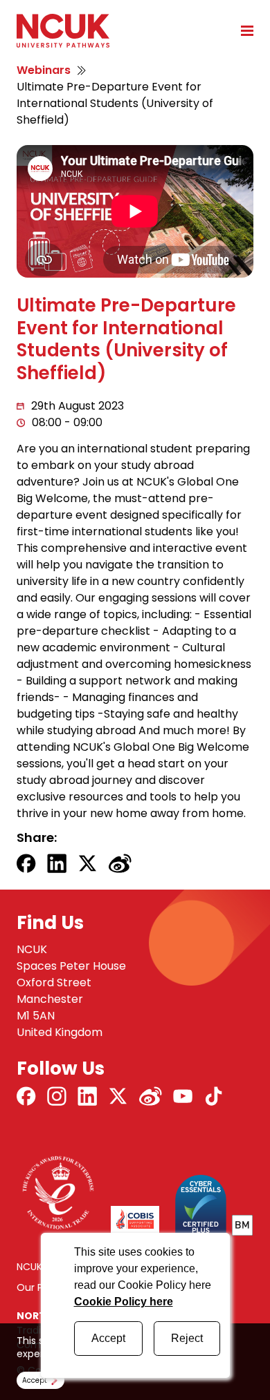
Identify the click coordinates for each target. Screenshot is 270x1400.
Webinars (44, 70)
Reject (187, 1338)
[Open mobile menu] (242, 30)
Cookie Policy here (123, 1301)
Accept (108, 1338)
